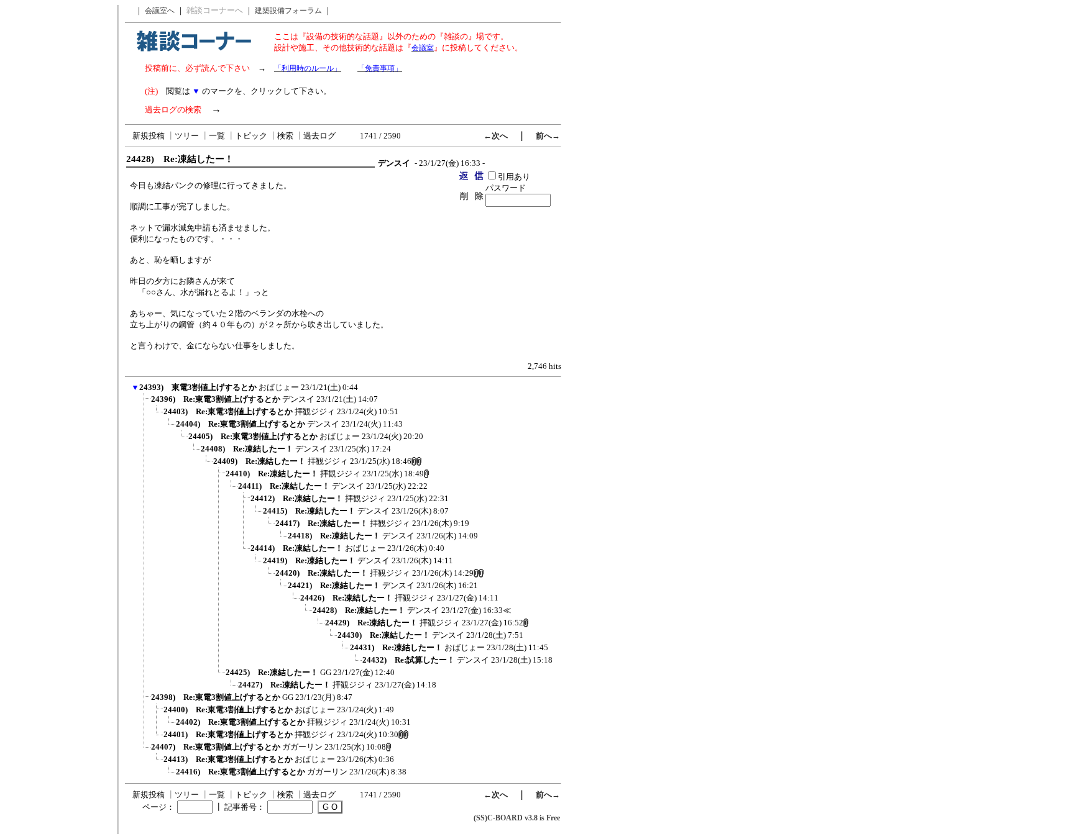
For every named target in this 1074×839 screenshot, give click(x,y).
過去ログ (319, 135)
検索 (285, 135)
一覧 (217, 135)
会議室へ (160, 10)
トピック (251, 135)
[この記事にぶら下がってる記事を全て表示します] (145, 403)
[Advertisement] (58, 191)
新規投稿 (148, 135)
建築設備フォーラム (288, 10)
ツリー (187, 135)
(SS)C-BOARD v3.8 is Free (517, 818)
